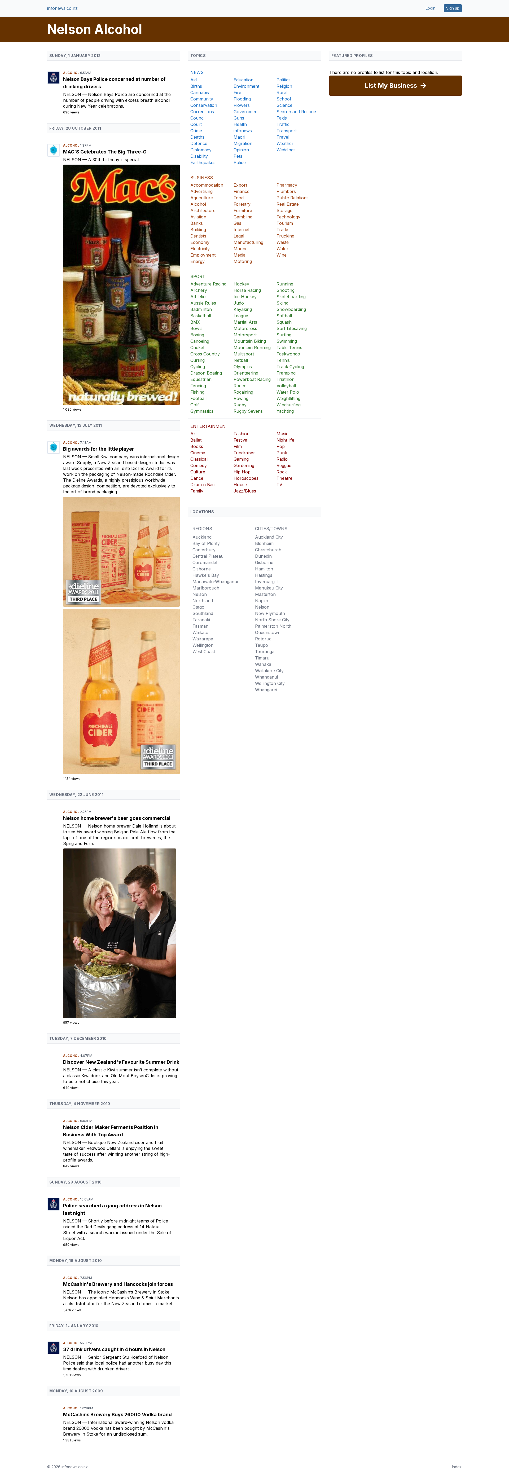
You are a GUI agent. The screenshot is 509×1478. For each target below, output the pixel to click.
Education (243, 79)
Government (246, 111)
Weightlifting (288, 398)
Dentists (198, 236)
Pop (281, 446)
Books (196, 446)
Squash (284, 322)
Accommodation (206, 185)
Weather (285, 143)
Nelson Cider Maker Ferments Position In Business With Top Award (110, 1130)
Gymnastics (201, 411)
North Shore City (272, 619)
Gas (237, 223)
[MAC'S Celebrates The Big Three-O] (121, 285)
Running (285, 284)
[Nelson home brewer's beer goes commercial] (121, 933)
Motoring (243, 261)
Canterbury (204, 549)
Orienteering (246, 373)
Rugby (240, 404)
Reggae (284, 465)
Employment (203, 255)
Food (239, 197)
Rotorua (263, 638)
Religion (284, 86)
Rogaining (243, 392)
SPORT (197, 276)
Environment (246, 86)
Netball (241, 360)
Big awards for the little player (98, 449)
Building (198, 229)
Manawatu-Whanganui (215, 581)
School (284, 99)
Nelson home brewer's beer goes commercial (116, 818)
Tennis (283, 360)
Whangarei (266, 689)
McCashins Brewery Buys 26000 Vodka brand (117, 1414)
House (240, 484)
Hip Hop (242, 471)
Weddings (286, 149)
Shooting (286, 290)
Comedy (198, 465)
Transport (287, 130)
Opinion (241, 149)
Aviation (198, 216)
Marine (241, 248)
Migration (243, 143)
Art (193, 433)
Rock (282, 471)
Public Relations (293, 197)
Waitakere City (269, 670)
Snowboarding (291, 309)
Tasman (200, 626)
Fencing (198, 385)
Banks (196, 223)
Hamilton (264, 568)
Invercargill (266, 581)
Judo (239, 303)
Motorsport (245, 334)
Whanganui (266, 677)
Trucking (285, 236)
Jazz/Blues (245, 491)
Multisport (244, 354)
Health (240, 124)
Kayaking (243, 309)
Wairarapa (202, 638)
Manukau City (269, 588)
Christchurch (268, 549)
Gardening (244, 465)
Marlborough (205, 588)
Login (430, 8)
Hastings (263, 575)
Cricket (197, 347)
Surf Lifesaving (292, 328)
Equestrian (201, 379)
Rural (282, 92)
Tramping (286, 373)
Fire (237, 92)
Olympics (243, 366)
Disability (199, 156)
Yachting (285, 411)
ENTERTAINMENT (209, 426)
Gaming (241, 459)
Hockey (241, 284)
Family (196, 491)
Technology (288, 216)
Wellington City (270, 683)
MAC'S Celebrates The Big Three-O (105, 152)
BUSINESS (201, 177)
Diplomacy (201, 149)
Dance (196, 478)
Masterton (265, 594)
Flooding (242, 99)
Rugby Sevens (248, 411)
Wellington (202, 645)
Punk (282, 452)
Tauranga (264, 651)
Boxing (197, 334)
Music (282, 433)
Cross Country (205, 354)
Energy (197, 261)
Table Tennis (289, 347)
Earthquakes (203, 162)
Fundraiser (244, 452)
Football (198, 398)
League (241, 315)
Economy (199, 242)
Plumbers (286, 191)
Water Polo (288, 392)
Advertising (201, 191)
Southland (202, 613)
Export (240, 185)
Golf (194, 404)
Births (196, 86)
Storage (284, 210)
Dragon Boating (206, 373)
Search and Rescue (296, 111)
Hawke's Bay (205, 575)
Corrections (202, 111)
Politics (284, 79)
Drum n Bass (203, 484)
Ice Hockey (245, 296)
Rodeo (240, 385)
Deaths (197, 137)
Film (238, 446)
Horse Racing (247, 290)
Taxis (282, 118)
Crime (196, 130)
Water (282, 248)
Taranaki (201, 619)
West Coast (203, 651)
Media (239, 255)
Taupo (261, 645)
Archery (198, 290)
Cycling (197, 366)
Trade (282, 229)
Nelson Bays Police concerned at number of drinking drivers (114, 82)
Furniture (243, 210)
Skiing (282, 303)
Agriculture (201, 197)
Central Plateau (207, 556)
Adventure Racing (208, 284)
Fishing (197, 392)
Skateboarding (291, 296)
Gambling (243, 216)
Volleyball (286, 385)
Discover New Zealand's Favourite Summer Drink (121, 1062)
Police (240, 162)
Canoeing (199, 341)
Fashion (241, 433)
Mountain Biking (250, 341)
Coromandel (204, 562)
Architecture (203, 210)
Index (457, 1466)
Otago (198, 607)
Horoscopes (246, 478)
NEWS (197, 72)
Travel (283, 137)
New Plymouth (270, 613)
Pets (238, 156)
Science (284, 105)
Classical (199, 459)
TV (279, 484)
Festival (241, 440)
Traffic (283, 124)
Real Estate (288, 204)
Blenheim (264, 543)
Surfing (284, 334)
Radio (282, 459)
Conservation (203, 105)
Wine (282, 255)
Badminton (201, 309)
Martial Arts (245, 322)
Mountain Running (252, 347)
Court (196, 124)
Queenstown (267, 632)
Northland (202, 600)
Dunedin (263, 556)
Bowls (196, 328)
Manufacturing (248, 242)
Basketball (200, 315)
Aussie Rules (203, 303)
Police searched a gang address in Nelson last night (112, 1209)
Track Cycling (290, 366)
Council (197, 118)
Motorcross (245, 328)
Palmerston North (273, 626)
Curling (197, 360)
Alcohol (71, 73)
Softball (284, 315)
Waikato (200, 632)
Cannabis (199, 92)
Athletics (199, 296)
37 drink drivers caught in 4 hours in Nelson (114, 1349)
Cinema (197, 452)
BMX (195, 322)
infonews (243, 130)
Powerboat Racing (252, 379)
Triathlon (286, 379)
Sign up (452, 8)
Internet (241, 229)
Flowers (242, 105)
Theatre (284, 478)
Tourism (285, 223)
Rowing (241, 398)
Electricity (200, 248)
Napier (262, 600)
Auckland (202, 537)
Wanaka (263, 664)
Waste (283, 242)
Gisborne (201, 568)
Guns (239, 118)
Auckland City (269, 537)
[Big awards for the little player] (121, 552)
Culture (197, 471)
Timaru (262, 658)
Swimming (287, 341)
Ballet (195, 440)
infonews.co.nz (62, 8)
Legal (239, 236)
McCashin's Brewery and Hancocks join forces (118, 1284)
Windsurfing (289, 404)
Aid (193, 79)
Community (201, 99)
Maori (239, 137)
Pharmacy (287, 185)
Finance (241, 191)
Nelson (72, 94)
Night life (285, 440)
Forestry (242, 204)
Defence (198, 143)
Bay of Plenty (206, 543)
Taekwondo (288, 354)
